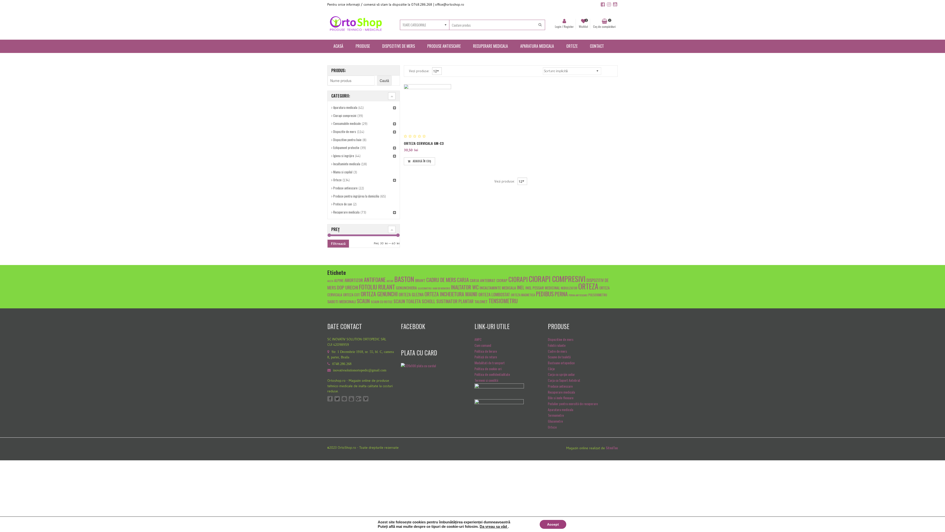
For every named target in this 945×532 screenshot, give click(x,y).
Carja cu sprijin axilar (561, 374)
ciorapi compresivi (557, 278)
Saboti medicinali (341, 301)
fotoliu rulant (377, 287)
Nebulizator (569, 288)
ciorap (501, 280)
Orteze (337, 179)
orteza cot (351, 294)
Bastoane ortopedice (561, 362)
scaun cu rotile (382, 301)
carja (463, 279)
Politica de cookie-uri (488, 368)
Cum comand (482, 345)
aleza (330, 281)
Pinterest (344, 398)
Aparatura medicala (345, 107)
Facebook (330, 398)
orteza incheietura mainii (451, 294)
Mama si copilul (342, 171)
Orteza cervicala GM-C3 (424, 143)
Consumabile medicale (347, 123)
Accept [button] (553, 524)
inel (520, 287)
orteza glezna (411, 294)
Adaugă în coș (422, 161)
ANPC (478, 339)
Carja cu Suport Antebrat (564, 380)
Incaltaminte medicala (346, 163)
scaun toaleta (407, 301)
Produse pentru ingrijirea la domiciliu (356, 196)
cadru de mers (441, 279)
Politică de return (485, 356)
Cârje (551, 368)
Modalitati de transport (489, 362)
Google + (358, 398)
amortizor (354, 280)
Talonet (481, 301)
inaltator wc (465, 287)
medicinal (552, 287)
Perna (561, 294)
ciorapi (518, 279)
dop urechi (347, 287)
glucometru (425, 288)
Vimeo (365, 398)
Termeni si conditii (486, 380)
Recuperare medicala (346, 212)
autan (390, 281)
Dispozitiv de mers (344, 131)
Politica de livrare (485, 351)
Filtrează (338, 243)
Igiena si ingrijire (343, 155)
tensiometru (503, 301)
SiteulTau (612, 447)
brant (420, 280)
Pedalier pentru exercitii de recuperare (573, 403)
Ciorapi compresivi (344, 115)
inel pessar (534, 287)
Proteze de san (342, 203)
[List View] (613, 70)
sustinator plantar (454, 301)
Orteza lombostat (494, 294)
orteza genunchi (379, 294)
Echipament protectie (346, 147)
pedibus (545, 294)
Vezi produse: (419, 70)
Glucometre (555, 421)
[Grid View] (606, 70)
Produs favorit (439, 160)
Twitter (337, 398)
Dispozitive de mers (560, 339)
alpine (339, 280)
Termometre (556, 415)
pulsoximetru (597, 295)
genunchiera (406, 287)
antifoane (375, 279)
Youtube (351, 398)
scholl (428, 301)
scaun (363, 301)
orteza (588, 286)
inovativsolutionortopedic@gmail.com (359, 370)
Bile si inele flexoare (560, 397)
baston (404, 279)
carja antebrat (482, 280)
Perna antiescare (578, 295)
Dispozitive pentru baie (347, 139)
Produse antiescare (345, 187)
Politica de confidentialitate (492, 374)
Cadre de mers (557, 351)
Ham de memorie (441, 288)
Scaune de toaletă (559, 356)
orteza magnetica (523, 295)
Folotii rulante (557, 345)
